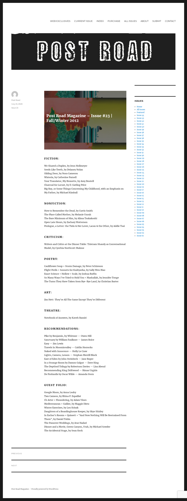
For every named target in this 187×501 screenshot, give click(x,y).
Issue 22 (140, 178)
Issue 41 (140, 124)
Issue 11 (140, 207)
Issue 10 (140, 210)
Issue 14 (140, 198)
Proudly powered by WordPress (44, 489)
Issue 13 (140, 201)
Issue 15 (140, 195)
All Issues (141, 109)
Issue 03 (140, 230)
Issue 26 (140, 167)
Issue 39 (140, 129)
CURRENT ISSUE (83, 21)
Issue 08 (140, 216)
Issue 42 (140, 121)
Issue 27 (140, 164)
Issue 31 (140, 152)
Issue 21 (140, 181)
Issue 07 (140, 218)
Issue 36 (140, 138)
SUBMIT (156, 21)
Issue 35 (140, 141)
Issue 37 (140, 135)
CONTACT (170, 21)
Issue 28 (140, 161)
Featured (140, 112)
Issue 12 (140, 204)
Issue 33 (140, 147)
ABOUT (145, 21)
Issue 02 (140, 233)
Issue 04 (140, 227)
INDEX (100, 21)
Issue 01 (140, 236)
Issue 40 (140, 127)
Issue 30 (140, 155)
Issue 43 (140, 118)
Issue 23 (14, 108)
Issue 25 (140, 170)
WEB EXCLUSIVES (60, 21)
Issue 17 (140, 190)
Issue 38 (140, 132)
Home (139, 107)
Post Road (15, 100)
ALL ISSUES (130, 21)
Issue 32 (140, 150)
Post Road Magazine (20, 489)
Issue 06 (140, 221)
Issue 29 (140, 158)
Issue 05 (140, 224)
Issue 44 (140, 115)
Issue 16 (140, 193)
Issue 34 (140, 144)
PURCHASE (114, 21)
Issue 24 (140, 173)
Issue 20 (140, 184)
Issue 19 (140, 187)
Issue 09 (140, 213)
